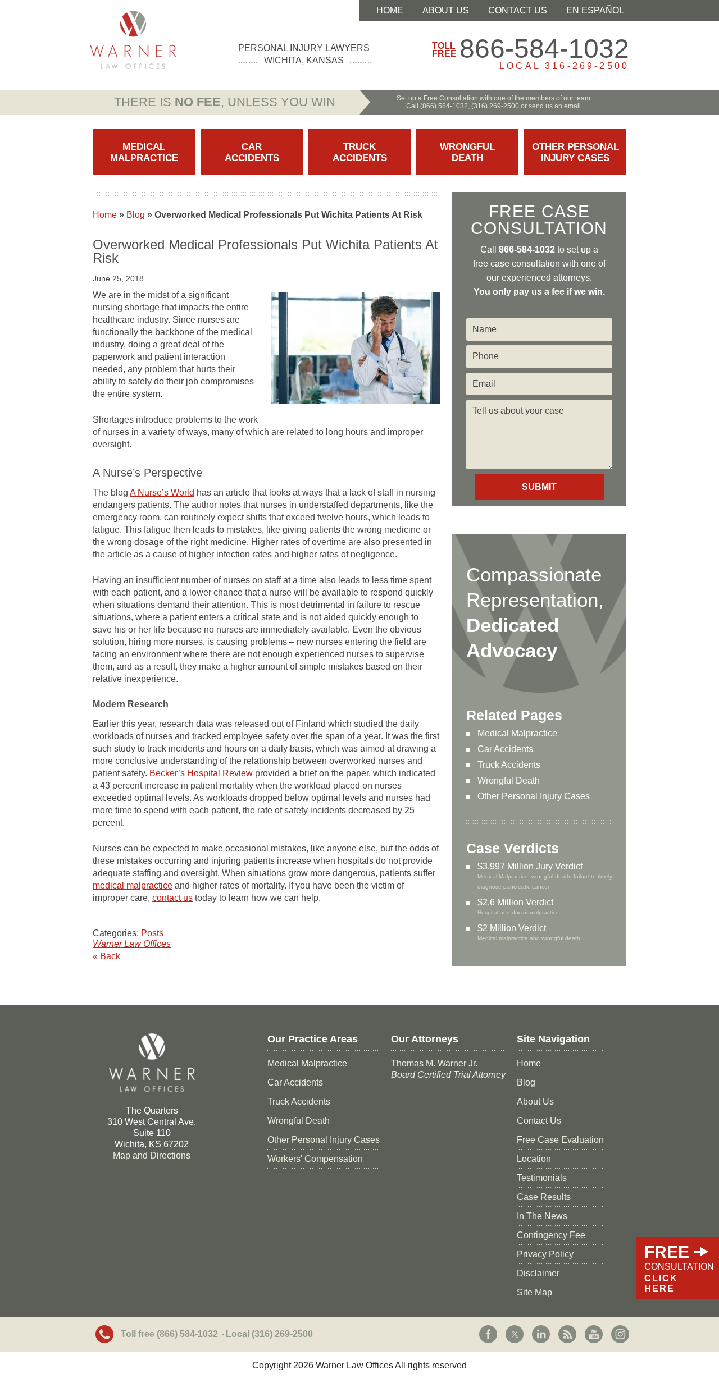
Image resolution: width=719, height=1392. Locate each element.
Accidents (252, 152)
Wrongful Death (508, 780)
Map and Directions (151, 1155)
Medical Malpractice (517, 733)
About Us (445, 10)
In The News (542, 1216)
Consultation (679, 1268)
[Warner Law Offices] (133, 40)
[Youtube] (594, 1334)
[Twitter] (515, 1334)
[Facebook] (488, 1334)
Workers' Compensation (315, 1159)
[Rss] (567, 1334)
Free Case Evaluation (560, 1139)
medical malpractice (132, 885)
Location (534, 1159)
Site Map (534, 1292)
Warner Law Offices (132, 944)
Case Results (544, 1197)
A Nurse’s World (162, 492)
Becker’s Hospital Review (201, 773)
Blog (135, 214)
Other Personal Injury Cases (533, 796)
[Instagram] (620, 1334)
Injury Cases (575, 152)
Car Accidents (505, 749)
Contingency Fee (551, 1235)
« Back (106, 956)
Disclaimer (538, 1273)
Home (389, 10)
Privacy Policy (545, 1254)
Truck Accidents (508, 765)
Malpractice (144, 152)
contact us (172, 898)
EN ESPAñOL (595, 10)
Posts (152, 933)
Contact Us (517, 10)
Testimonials (542, 1178)
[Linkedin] (541, 1334)
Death (467, 152)
